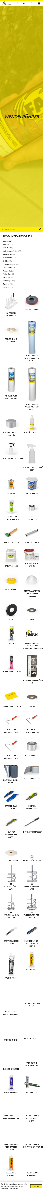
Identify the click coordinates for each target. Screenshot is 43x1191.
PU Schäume (7, 274)
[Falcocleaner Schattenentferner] (31, 1138)
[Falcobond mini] (11, 1057)
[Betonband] (11, 584)
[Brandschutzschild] (11, 697)
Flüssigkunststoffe (10, 264)
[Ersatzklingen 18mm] (11, 934)
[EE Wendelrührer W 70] (11, 877)
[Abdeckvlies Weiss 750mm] (11, 388)
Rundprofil (7, 241)
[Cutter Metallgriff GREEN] (11, 825)
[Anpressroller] (11, 534)
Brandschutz (7, 258)
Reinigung (6, 277)
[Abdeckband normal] (11, 341)
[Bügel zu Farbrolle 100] (11, 722)
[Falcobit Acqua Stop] (31, 999)
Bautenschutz (8, 254)
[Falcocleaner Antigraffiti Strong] (11, 1138)
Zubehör (6, 284)
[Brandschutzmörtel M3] (31, 668)
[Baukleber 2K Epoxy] (31, 557)
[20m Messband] (31, 304)
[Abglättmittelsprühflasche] (11, 455)
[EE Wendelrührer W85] (31, 877)
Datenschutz (13, 1189)
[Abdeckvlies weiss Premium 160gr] (31, 388)
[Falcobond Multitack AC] (31, 1057)
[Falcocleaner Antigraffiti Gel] (11, 1109)
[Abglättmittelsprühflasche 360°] (31, 455)
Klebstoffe (7, 271)
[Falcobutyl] (31, 1084)
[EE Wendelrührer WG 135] (31, 906)
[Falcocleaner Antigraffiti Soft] (31, 1109)
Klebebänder (7, 267)
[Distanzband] (11, 852)
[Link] (6, 3)
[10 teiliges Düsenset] (11, 304)
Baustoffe (6, 244)
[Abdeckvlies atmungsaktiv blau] (31, 341)
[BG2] (31, 611)
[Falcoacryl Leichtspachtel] (11, 999)
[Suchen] (40, 229)
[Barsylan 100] (11, 557)
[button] (32, 3)
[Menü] (38, 3)
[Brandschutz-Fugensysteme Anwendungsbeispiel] (31, 637)
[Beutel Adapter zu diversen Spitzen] (31, 584)
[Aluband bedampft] (31, 509)
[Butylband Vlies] (31, 773)
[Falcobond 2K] (11, 1030)
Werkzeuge (7, 281)
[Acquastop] (31, 485)
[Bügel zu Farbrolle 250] (11, 748)
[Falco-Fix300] (11, 965)
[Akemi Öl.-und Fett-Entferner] (11, 509)
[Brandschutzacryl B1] (11, 668)
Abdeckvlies (7, 248)
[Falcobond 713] (31, 1030)
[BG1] (11, 611)
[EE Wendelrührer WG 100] (11, 906)
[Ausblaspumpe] (31, 534)
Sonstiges (6, 287)
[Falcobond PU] (11, 1084)
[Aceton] (11, 485)
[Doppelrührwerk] (31, 852)
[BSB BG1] (31, 697)
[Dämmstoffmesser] (31, 825)
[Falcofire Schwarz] (11, 1165)
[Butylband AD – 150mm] (11, 773)
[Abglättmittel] (31, 425)
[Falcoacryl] (31, 965)
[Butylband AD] (31, 748)
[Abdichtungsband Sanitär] (11, 425)
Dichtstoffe (7, 261)
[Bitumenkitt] (11, 637)
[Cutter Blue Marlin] (11, 798)
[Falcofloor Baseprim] (31, 1165)
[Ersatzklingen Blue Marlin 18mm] (31, 934)
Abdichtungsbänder (10, 251)
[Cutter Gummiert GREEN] (31, 798)
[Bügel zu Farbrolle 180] (31, 722)
